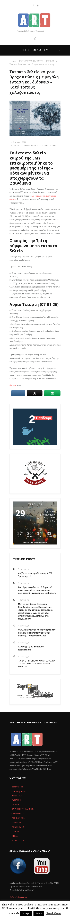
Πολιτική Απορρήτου (18, 897)
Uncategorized (19, 791)
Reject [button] (39, 913)
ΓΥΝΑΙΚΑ (16, 800)
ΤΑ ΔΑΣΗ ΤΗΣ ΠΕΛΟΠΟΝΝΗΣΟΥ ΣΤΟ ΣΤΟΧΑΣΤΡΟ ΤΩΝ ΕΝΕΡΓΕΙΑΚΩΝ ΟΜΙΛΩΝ (36, 663)
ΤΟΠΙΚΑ (53, 145)
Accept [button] (26, 913)
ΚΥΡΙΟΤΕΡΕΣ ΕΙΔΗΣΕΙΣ (31, 61)
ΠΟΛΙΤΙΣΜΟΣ (18, 827)
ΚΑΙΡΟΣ (50, 61)
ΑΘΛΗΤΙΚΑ (17, 795)
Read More (53, 913)
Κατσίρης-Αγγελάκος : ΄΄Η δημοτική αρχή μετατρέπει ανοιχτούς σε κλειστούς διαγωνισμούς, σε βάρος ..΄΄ (37, 590)
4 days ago (23, 600)
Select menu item (35, 50)
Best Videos (17, 786)
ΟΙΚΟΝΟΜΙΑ (18, 813)
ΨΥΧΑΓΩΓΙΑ (18, 840)
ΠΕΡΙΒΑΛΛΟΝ (18, 818)
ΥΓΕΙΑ (15, 836)
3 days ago (23, 569)
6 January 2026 (19, 142)
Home (13, 61)
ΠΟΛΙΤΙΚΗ (17, 822)
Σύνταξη (13, 385)
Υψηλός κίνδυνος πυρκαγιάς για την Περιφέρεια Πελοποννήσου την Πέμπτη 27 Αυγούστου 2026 (37, 632)
